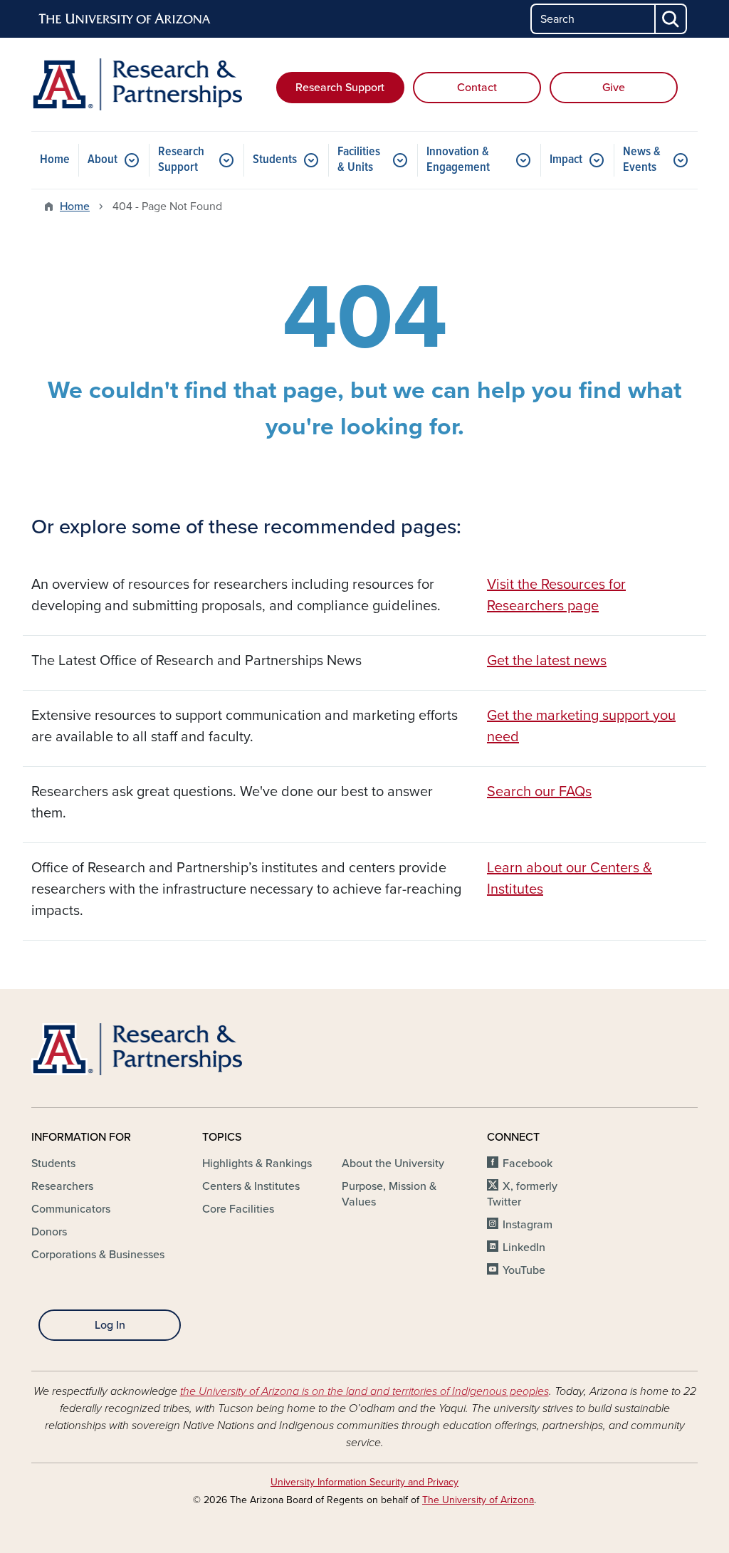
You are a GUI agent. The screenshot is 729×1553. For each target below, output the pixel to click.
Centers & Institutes (251, 1186)
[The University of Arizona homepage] (125, 19)
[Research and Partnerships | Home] (136, 84)
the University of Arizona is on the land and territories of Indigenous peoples (364, 1391)
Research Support (339, 87)
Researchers (62, 1186)
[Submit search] (671, 19)
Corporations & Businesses (97, 1255)
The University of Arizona (478, 1500)
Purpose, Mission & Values (389, 1194)
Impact (566, 160)
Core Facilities (238, 1209)
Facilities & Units (358, 160)
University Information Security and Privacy (364, 1482)
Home (55, 160)
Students (275, 160)
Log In (110, 1325)
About (102, 160)
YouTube (524, 1270)
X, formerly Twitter (522, 1194)
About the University (393, 1163)
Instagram (527, 1225)
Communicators (70, 1209)
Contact (477, 87)
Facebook (527, 1163)
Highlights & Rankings (257, 1163)
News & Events (642, 160)
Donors (49, 1232)
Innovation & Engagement (458, 160)
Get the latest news (547, 660)
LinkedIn (524, 1247)
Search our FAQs (539, 791)
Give (613, 87)
